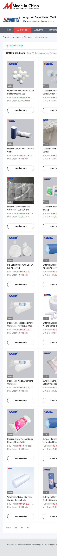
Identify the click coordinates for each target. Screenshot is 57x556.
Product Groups (15, 45)
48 (28, 527)
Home (8, 29)
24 (16, 527)
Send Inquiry (21, 110)
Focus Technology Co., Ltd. (37, 544)
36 (22, 527)
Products (24, 29)
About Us (38, 29)
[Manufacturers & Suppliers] (21, 5)
